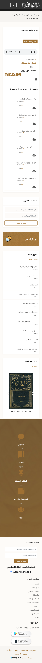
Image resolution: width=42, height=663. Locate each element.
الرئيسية (38, 14)
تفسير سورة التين (32, 339)
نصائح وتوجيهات (16, 14)
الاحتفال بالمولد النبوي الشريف (28, 294)
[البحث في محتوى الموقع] (13, 5)
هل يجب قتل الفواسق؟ (30, 303)
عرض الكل (35, 366)
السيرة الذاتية (35, 587)
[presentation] (9, 393)
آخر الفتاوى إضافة (34, 598)
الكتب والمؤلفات (34, 613)
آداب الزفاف (34, 284)
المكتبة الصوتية (34, 610)
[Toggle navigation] (5, 5)
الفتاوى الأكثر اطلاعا (33, 602)
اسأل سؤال (36, 595)
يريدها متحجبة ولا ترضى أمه (27, 178)
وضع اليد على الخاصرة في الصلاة (27, 349)
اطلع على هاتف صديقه (28, 131)
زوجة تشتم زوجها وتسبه (30, 275)
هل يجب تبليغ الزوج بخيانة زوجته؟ (25, 162)
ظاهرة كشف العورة (32, 18)
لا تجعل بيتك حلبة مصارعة (27, 115)
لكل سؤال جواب (28, 14)
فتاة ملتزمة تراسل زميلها (28, 146)
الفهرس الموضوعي (33, 259)
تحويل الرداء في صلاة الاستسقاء (27, 330)
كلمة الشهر (36, 606)
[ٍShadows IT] (15, 658)
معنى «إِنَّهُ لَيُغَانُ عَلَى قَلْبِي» (29, 266)
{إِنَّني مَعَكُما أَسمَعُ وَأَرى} (28, 99)
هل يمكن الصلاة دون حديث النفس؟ (26, 321)
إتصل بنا (37, 617)
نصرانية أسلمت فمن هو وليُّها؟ (28, 312)
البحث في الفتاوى (21, 223)
